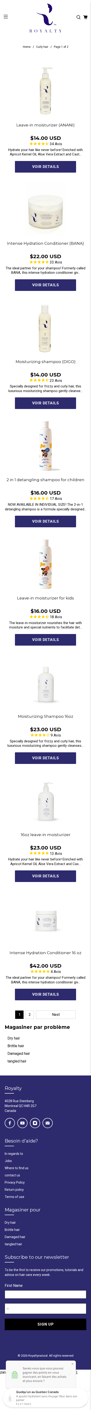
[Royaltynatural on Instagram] (35, 1123)
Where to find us (16, 1168)
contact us (12, 1175)
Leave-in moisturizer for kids (45, 598)
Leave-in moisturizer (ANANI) (45, 125)
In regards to (14, 1154)
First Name (14, 1285)
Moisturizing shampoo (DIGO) (46, 361)
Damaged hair (18, 1053)
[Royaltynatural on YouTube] (22, 1123)
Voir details (45, 166)
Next (56, 1014)
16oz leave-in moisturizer (45, 834)
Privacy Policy (15, 1182)
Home (27, 46)
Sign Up (46, 1324)
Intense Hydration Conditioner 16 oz (45, 952)
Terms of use (14, 1197)
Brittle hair (15, 1046)
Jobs (8, 1161)
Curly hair (42, 46)
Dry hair (13, 1038)
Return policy (14, 1189)
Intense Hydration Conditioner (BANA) (45, 243)
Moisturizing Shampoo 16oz (45, 716)
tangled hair (16, 1061)
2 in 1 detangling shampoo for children (45, 479)
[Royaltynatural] (45, 17)
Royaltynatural (38, 1355)
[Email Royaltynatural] (47, 1123)
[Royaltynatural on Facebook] (9, 1123)
